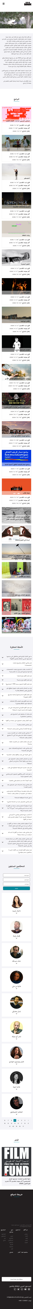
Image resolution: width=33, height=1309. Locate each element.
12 (18, 1123)
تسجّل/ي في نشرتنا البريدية (16, 1279)
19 (16, 1126)
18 (19, 1126)
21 (9, 1126)
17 (23, 1126)
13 (14, 1123)
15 (8, 1123)
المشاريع (4, 1234)
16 (4, 1123)
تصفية (16, 888)
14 (11, 1123)
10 (24, 1123)
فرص (12, 1248)
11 (21, 1123)
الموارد (26, 1242)
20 (13, 1126)
